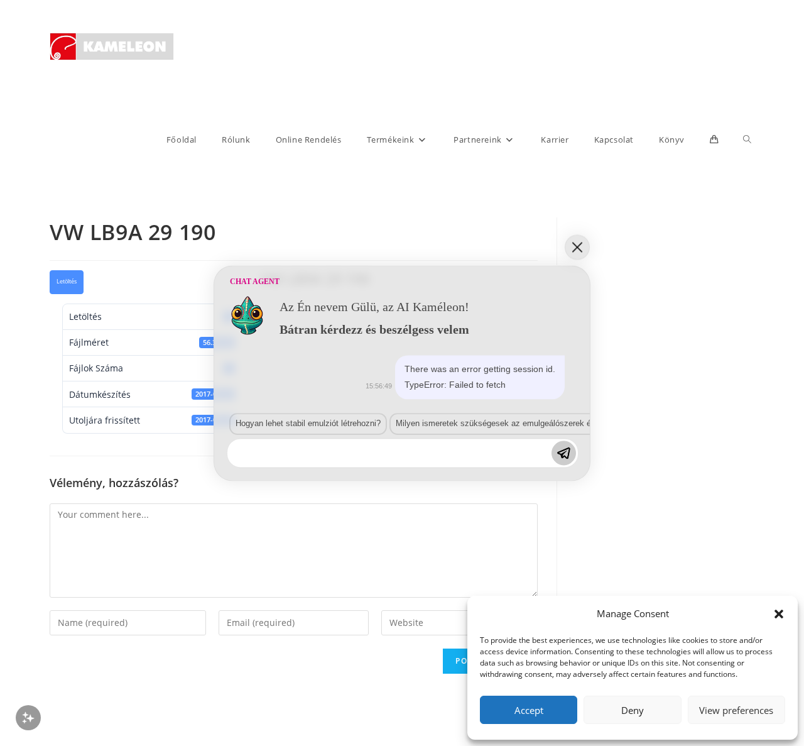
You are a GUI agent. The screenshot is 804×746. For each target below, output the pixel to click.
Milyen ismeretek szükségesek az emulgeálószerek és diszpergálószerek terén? (542, 424)
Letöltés (67, 281)
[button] (779, 614)
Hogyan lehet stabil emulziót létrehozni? (308, 424)
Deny (632, 710)
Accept (528, 710)
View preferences (736, 710)
